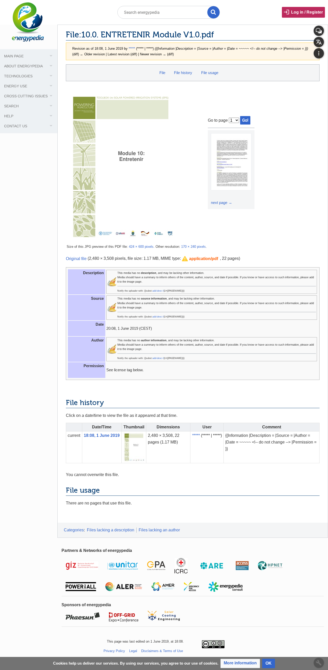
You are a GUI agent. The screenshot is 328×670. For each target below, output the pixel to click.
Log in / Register (307, 12)
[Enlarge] (215, 195)
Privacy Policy (114, 651)
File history (183, 72)
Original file (76, 258)
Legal (133, 651)
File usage (209, 72)
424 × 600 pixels (141, 247)
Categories (74, 530)
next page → (221, 202)
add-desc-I (158, 291)
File (162, 72)
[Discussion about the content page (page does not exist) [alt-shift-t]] (319, 31)
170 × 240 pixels (193, 247)
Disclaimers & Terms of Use (162, 651)
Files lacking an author (159, 530)
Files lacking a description (110, 530)
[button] (200, 258)
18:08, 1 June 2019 (102, 435)
